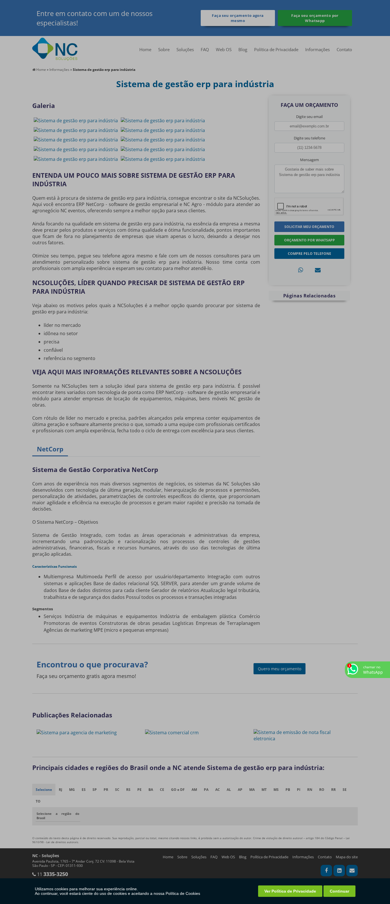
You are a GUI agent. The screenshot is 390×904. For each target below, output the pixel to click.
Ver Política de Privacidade (290, 891)
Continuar (339, 891)
